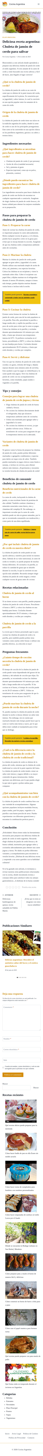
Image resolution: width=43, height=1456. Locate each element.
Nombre (7, 1039)
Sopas (8, 1415)
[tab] (17, 977)
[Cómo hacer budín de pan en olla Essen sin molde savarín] (21, 1141)
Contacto (31, 1438)
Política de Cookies (30, 1434)
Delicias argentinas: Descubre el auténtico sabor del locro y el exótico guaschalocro (21, 963)
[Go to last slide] (6, 953)
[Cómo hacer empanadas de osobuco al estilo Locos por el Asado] (21, 1203)
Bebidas (9, 1398)
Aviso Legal (16, 1434)
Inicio (7, 1434)
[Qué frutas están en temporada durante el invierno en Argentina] (21, 1372)
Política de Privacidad (17, 1438)
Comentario (8, 1007)
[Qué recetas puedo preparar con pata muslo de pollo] (21, 1344)
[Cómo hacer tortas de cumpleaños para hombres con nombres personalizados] (21, 1172)
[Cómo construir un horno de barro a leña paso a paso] (21, 1290)
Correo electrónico (11, 1050)
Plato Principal (9, 37)
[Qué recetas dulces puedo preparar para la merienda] (21, 1111)
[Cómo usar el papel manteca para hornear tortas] (21, 1317)
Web (5, 1060)
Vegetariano (10, 1418)
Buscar (5, 1084)
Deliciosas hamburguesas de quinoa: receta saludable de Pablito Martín (10, 903)
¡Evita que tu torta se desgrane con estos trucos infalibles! (32, 900)
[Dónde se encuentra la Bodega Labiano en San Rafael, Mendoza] (21, 1232)
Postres (9, 1411)
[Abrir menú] (38, 4)
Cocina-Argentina (10, 57)
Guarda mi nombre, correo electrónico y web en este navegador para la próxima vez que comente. (22, 1067)
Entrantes (9, 1401)
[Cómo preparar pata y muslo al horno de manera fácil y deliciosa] (21, 1262)
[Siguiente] (37, 953)
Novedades (10, 1405)
